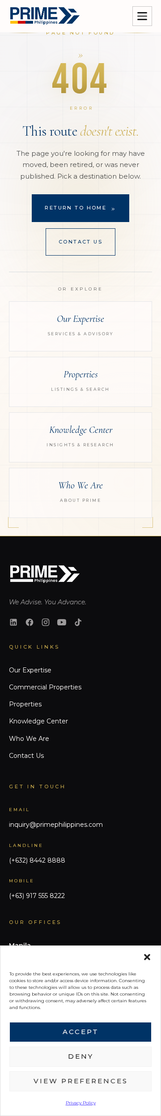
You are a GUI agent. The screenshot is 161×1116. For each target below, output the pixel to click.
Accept (81, 1031)
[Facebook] (29, 622)
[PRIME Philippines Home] (44, 16)
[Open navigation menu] (142, 16)
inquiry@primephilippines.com (56, 825)
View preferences (81, 1081)
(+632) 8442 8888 (37, 860)
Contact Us (80, 242)
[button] (147, 957)
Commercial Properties (45, 687)
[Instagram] (45, 622)
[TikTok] (77, 622)
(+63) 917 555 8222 (37, 896)
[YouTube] (61, 622)
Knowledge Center (38, 721)
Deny (80, 1056)
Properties (25, 704)
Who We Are (29, 739)
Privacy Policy (81, 1103)
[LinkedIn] (13, 622)
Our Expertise (30, 670)
